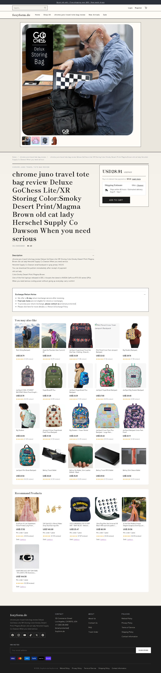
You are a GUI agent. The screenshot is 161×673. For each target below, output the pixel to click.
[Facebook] (12, 635)
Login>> (23, 539)
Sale (105, 14)
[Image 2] (35, 140)
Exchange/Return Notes (25, 294)
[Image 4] (54, 140)
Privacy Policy (127, 623)
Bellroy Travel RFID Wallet (104, 470)
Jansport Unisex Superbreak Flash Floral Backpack (52, 431)
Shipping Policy (127, 632)
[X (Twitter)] (36, 635)
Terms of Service (128, 627)
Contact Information (130, 636)
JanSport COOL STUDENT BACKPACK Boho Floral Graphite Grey (27, 391)
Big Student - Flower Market (78, 430)
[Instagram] (18, 635)
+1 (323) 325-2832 (61, 624)
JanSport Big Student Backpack (133, 390)
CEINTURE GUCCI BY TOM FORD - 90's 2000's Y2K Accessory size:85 (26, 572)
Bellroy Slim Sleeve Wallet (131, 470)
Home (37, 14)
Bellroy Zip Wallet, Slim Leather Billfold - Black (80, 471)
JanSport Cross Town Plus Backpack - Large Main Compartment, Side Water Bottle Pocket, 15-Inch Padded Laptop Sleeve (107, 431)
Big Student (20, 430)
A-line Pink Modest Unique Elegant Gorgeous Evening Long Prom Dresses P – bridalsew (133, 524)
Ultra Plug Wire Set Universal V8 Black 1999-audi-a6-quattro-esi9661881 (107, 524)
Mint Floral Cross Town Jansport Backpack (106, 351)
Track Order (93, 632)
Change (140, 185)
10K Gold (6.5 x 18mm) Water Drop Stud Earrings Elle (52, 524)
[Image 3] (45, 140)
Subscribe (143, 650)
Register (138, 8)
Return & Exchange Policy (58, 306)
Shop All (47, 14)
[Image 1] (26, 140)
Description (17, 255)
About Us (92, 618)
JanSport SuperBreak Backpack (106, 390)
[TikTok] (30, 635)
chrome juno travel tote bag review (69, 14)
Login (130, 8)
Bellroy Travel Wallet (49, 470)
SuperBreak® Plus (49, 390)
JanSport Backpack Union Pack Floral (133, 431)
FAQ (90, 627)
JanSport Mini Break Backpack (26, 470)
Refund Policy (127, 618)
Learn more (136, 179)
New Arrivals (94, 14)
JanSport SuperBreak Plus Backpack (78, 391)
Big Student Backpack (130, 350)
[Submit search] (45, 8)
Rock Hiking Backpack (23, 350)
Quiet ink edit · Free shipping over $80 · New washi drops (80, 2)
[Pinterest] (42, 635)
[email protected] (69, 303)
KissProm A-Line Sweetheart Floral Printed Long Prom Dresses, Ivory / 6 (25, 524)
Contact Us (92, 623)
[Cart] (146, 8)
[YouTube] (24, 635)
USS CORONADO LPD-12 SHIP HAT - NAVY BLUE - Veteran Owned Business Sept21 (80, 524)
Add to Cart (116, 200)
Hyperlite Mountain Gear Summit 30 (54, 351)
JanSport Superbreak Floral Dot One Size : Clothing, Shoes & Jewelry (80, 351)
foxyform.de (21, 15)
